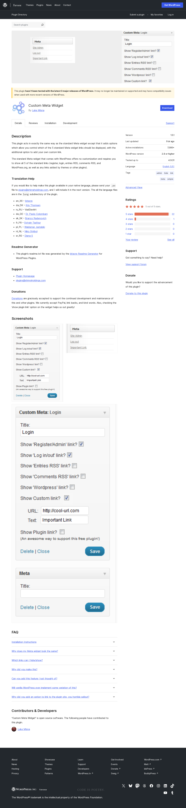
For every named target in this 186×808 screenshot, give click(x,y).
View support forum (136, 264)
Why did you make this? (24, 669)
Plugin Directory (19, 14)
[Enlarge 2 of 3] (113, 327)
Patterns (49, 773)
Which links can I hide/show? (27, 660)
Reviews (33, 123)
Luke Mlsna (38, 110)
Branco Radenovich (35, 218)
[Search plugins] (42, 25)
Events (114, 764)
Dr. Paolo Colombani (37, 213)
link (171, 173)
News (14, 764)
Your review (132, 239)
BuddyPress (151, 773)
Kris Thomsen (33, 205)
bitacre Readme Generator (84, 253)
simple (170, 179)
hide (166, 173)
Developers (83, 769)
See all (170, 239)
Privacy (15, 773)
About (14, 759)
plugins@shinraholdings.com (33, 189)
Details (18, 123)
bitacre (29, 200)
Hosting (15, 769)
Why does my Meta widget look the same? (35, 651)
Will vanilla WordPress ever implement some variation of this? (44, 687)
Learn (80, 759)
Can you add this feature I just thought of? (34, 678)
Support (170, 123)
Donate (116, 769)
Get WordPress (172, 5)
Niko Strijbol (31, 231)
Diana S (29, 235)
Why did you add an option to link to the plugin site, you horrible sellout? (50, 697)
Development (70, 123)
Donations (17, 298)
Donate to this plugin (137, 293)
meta (163, 179)
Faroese (43, 789)
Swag (115, 773)
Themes (49, 764)
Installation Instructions (24, 642)
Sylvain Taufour (32, 222)
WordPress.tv (85, 773)
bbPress (149, 769)
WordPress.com (153, 759)
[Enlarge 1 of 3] (59, 327)
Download (167, 108)
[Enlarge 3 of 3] (113, 408)
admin (159, 173)
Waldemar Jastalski (34, 227)
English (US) (168, 166)
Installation (50, 123)
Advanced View (134, 187)
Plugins (48, 769)
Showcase (50, 759)
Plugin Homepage (25, 276)
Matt (147, 764)
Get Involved (117, 759)
